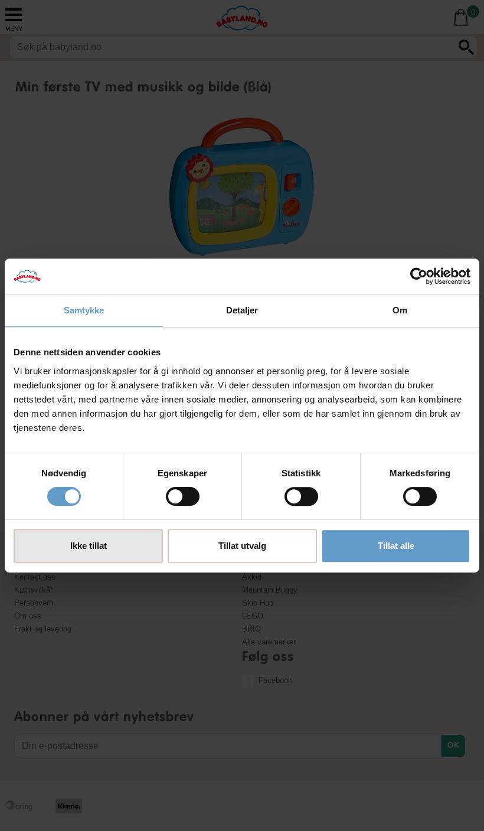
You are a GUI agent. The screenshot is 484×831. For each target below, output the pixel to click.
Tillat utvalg (242, 546)
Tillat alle (396, 546)
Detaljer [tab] (242, 310)
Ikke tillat (88, 546)
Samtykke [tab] (84, 310)
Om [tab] (400, 310)
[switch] (183, 496)
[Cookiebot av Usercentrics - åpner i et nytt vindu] (418, 276)
